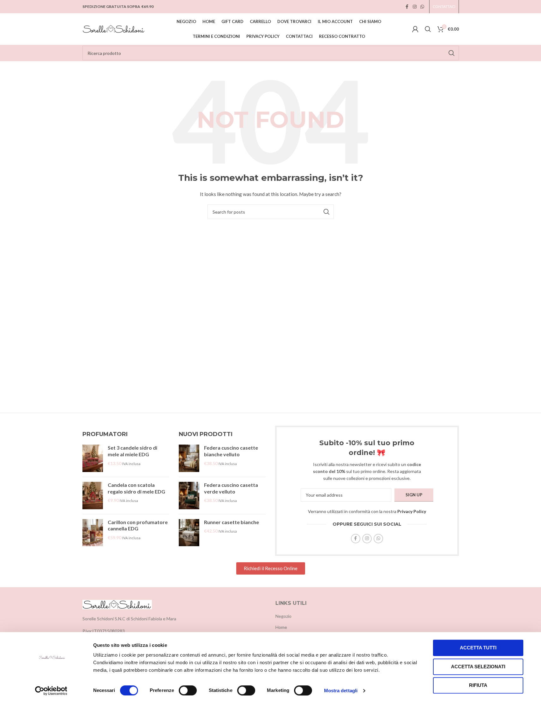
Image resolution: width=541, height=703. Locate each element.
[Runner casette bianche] (189, 532)
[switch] (188, 690)
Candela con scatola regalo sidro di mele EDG (136, 488)
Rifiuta (478, 685)
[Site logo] (114, 28)
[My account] (415, 29)
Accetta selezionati (478, 666)
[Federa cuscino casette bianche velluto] (189, 458)
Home (281, 627)
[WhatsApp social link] (422, 7)
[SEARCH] (451, 53)
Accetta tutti (478, 647)
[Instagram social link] (414, 7)
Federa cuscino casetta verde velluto (231, 488)
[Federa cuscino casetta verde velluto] (189, 495)
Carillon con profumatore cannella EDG (138, 525)
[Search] (428, 29)
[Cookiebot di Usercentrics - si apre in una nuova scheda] (51, 690)
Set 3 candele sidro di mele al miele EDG (132, 451)
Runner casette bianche (231, 522)
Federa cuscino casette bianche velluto (231, 451)
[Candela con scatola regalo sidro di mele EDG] (92, 495)
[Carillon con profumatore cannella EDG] (92, 532)
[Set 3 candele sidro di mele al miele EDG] (92, 458)
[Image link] (117, 603)
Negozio (283, 616)
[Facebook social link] (407, 7)
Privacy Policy (411, 511)
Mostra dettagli (341, 690)
